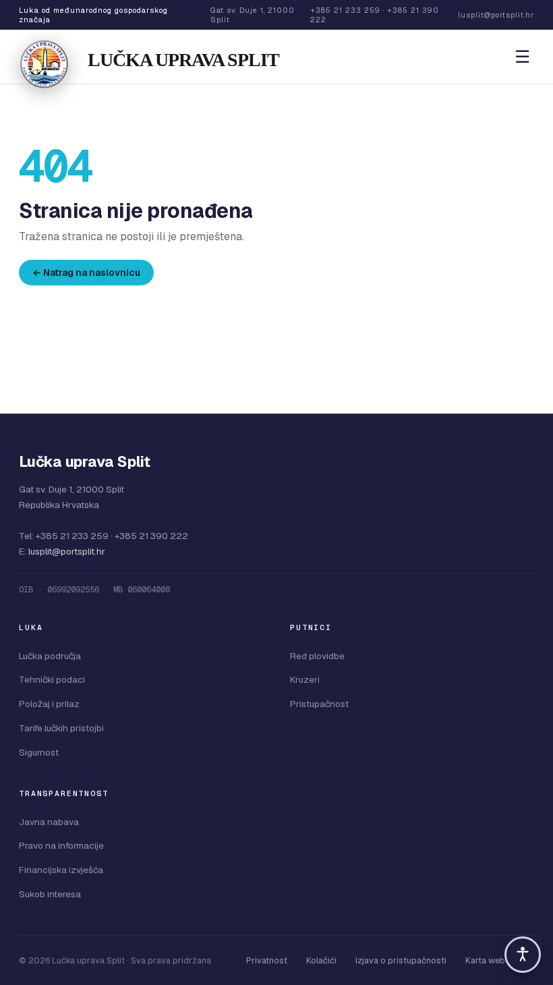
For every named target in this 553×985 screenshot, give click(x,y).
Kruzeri (305, 679)
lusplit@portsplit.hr (66, 551)
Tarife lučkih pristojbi (61, 728)
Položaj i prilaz (49, 704)
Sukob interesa (50, 894)
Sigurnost (39, 752)
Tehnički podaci (52, 679)
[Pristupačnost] (522, 954)
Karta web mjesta (499, 960)
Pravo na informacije (61, 845)
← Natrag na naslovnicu (86, 272)
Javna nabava (49, 822)
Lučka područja (50, 656)
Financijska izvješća (61, 870)
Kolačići (321, 960)
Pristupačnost (319, 704)
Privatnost (266, 960)
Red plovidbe (317, 656)
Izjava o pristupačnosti (400, 960)
